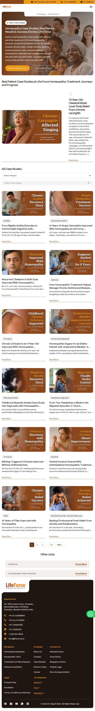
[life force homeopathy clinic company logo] (17, 587)
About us (38, 652)
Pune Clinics (55, 657)
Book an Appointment (17, 68)
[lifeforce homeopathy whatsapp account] (90, 614)
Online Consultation (13, 667)
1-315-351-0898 (50, 2)
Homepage (41, 14)
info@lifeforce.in (16, 639)
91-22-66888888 (70, 2)
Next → (60, 545)
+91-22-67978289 (16, 620)
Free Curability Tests (43, 68)
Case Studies (53, 14)
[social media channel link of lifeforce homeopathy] (5, 703)
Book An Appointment (59, 672)
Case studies (40, 662)
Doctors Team (40, 667)
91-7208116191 (88, 2)
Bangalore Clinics (58, 662)
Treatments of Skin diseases (17, 662)
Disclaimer (9, 687)
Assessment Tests (12, 657)
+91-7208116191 (15, 629)
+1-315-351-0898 (16, 634)
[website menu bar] (91, 6)
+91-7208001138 (16, 625)
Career (37, 672)
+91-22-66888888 (17, 615)
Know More (81, 564)
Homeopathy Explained (14, 652)
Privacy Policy (10, 682)
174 (51, 545)
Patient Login (56, 667)
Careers (37, 657)
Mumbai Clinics (57, 652)
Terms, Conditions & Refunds (17, 692)
